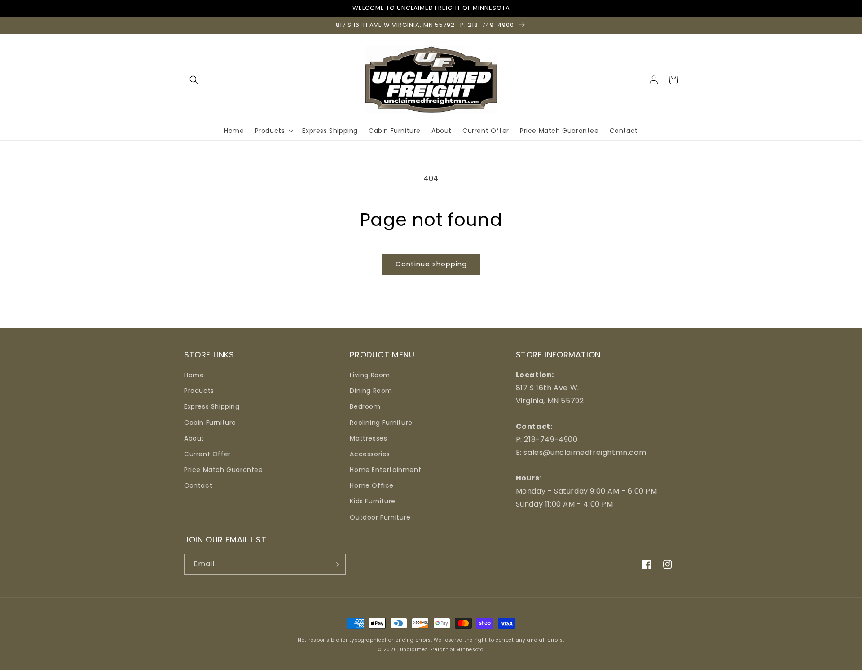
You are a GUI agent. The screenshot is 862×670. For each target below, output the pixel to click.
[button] (194, 80)
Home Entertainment (385, 469)
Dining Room (371, 390)
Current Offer (207, 454)
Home (194, 374)
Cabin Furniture (210, 422)
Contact (198, 485)
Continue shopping (431, 264)
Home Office (372, 485)
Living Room (370, 374)
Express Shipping (212, 406)
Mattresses (368, 438)
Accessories (370, 454)
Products (199, 390)
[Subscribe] (335, 564)
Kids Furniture (372, 501)
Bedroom (365, 406)
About (194, 438)
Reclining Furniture (381, 422)
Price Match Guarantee (223, 469)
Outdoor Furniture (380, 517)
